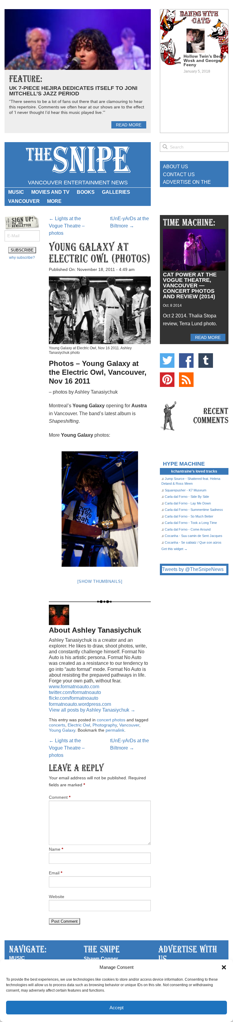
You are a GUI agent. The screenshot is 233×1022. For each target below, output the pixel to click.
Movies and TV (50, 192)
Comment (59, 797)
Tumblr (205, 360)
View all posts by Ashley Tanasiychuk (92, 710)
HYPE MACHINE (184, 464)
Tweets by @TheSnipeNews (193, 569)
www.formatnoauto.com (74, 686)
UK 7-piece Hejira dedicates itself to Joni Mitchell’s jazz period (73, 90)
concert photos (111, 719)
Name (56, 849)
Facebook (186, 360)
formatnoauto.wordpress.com (80, 704)
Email (55, 872)
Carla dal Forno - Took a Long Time (191, 523)
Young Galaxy (62, 730)
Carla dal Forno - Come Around (188, 529)
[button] (224, 967)
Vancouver (24, 201)
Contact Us (179, 174)
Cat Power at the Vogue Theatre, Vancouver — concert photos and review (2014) (190, 285)
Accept (116, 1007)
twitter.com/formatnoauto (75, 692)
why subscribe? (22, 257)
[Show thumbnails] (100, 581)
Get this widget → (174, 549)
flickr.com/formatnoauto (73, 698)
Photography (105, 725)
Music (16, 192)
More (54, 201)
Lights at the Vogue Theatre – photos (67, 226)
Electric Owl (79, 725)
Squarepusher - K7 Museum (185, 490)
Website (56, 896)
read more (128, 124)
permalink (115, 730)
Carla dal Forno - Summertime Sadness (194, 509)
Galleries (116, 192)
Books (86, 192)
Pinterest (167, 379)
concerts (57, 725)
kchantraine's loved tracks (194, 471)
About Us (175, 166)
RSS (186, 379)
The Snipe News (77, 160)
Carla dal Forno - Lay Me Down (188, 503)
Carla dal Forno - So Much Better (189, 516)
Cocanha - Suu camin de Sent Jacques (193, 536)
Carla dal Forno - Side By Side (187, 496)
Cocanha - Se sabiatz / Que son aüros (193, 542)
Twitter (167, 360)
